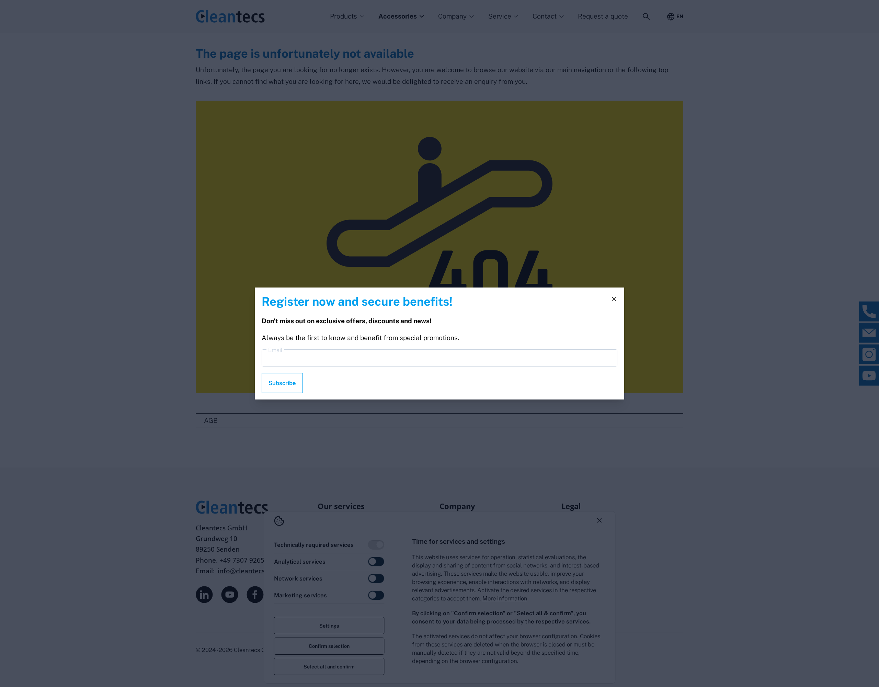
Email (275, 350)
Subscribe (282, 383)
